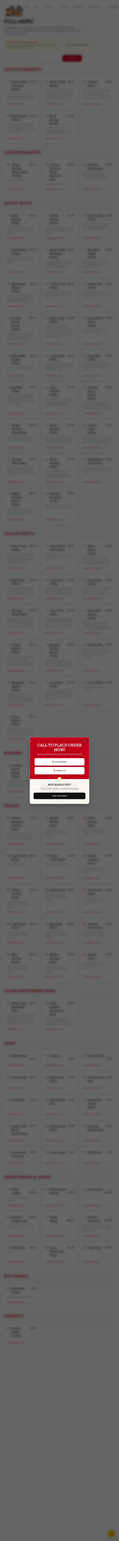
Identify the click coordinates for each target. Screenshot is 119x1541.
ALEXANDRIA (61, 762)
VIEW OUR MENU (59, 796)
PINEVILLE (61, 771)
